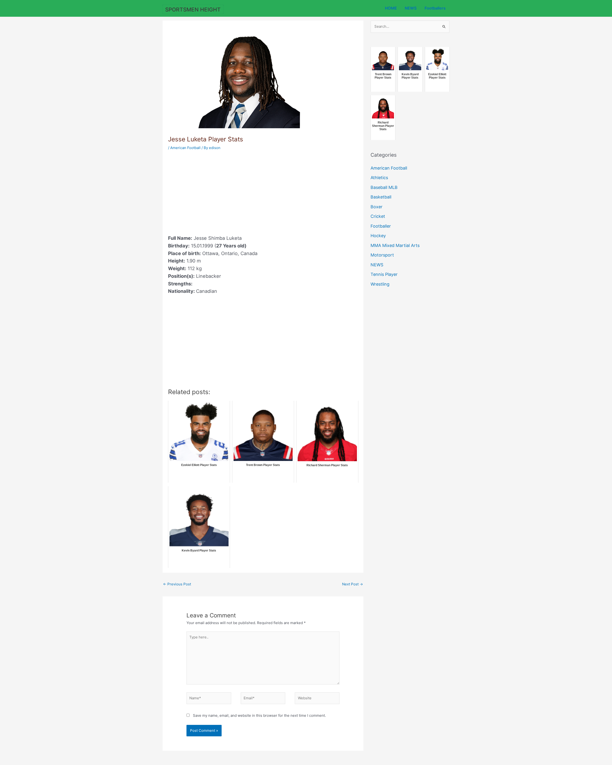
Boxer (376, 206)
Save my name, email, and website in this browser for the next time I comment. (259, 715)
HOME (391, 8)
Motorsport (382, 254)
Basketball (381, 196)
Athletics (379, 177)
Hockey (378, 235)
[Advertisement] (208, 191)
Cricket (378, 216)
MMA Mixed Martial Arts (395, 245)
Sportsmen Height (193, 9)
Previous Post (177, 584)
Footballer (381, 226)
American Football (185, 147)
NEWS (411, 8)
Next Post (352, 584)
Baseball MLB (384, 187)
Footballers (435, 8)
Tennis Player (384, 274)
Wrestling (380, 284)
